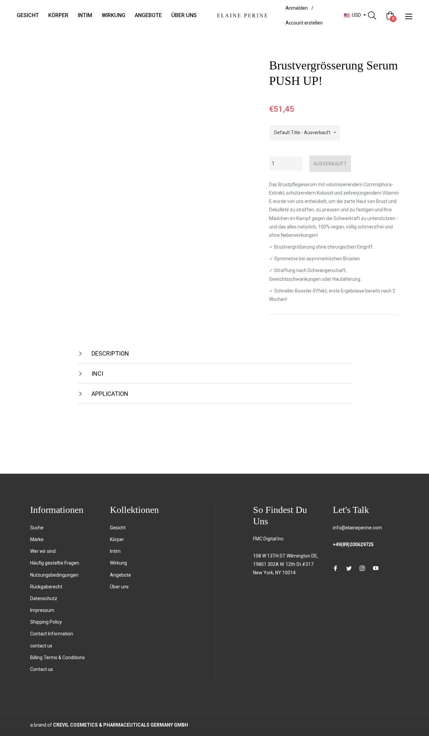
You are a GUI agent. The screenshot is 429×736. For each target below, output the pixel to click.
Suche (37, 527)
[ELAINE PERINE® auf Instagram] (362, 568)
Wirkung (118, 563)
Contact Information (51, 633)
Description (109, 353)
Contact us (41, 669)
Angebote (120, 575)
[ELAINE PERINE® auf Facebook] (335, 568)
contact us (41, 645)
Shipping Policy (46, 622)
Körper (117, 539)
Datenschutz (43, 598)
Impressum (42, 610)
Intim (115, 551)
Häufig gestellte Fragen (54, 563)
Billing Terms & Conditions (57, 657)
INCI (96, 373)
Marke (37, 539)
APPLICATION (109, 393)
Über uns (119, 586)
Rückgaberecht (46, 586)
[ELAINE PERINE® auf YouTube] (375, 568)
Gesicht (118, 527)
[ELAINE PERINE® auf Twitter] (349, 568)
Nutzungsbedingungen (54, 575)
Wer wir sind (43, 551)
